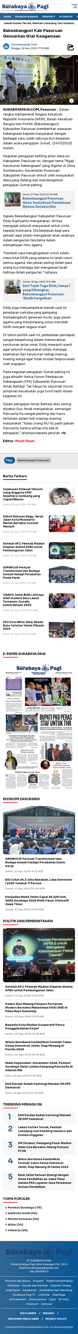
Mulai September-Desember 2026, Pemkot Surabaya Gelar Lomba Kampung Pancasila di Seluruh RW (39, 1066)
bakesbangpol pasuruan (34, 460)
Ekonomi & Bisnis (26, 16)
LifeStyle (44, 1294)
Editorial (46, 1304)
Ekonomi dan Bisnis (17, 1281)
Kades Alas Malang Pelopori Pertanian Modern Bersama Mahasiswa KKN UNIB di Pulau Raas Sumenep (36, 1007)
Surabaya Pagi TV (24, 1294)
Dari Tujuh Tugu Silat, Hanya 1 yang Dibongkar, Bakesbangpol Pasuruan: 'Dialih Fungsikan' (46, 292)
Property (48, 16)
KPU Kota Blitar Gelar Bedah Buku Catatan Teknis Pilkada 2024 (23, 625)
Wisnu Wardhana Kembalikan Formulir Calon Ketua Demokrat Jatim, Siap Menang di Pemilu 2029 (38, 1045)
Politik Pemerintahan (59, 1281)
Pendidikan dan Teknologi (55, 1290)
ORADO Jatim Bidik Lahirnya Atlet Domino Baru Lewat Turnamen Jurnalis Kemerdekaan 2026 (23, 600)
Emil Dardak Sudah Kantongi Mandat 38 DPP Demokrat (38, 1085)
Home (7, 16)
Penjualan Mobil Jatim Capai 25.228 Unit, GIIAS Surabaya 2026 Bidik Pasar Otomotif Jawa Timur (37, 900)
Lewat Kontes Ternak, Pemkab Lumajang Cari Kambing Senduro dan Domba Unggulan (45, 1131)
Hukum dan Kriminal (35, 1285)
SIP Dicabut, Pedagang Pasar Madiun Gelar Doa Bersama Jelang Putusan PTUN (44, 1147)
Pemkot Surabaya (25, 1207)
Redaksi (48, 1313)
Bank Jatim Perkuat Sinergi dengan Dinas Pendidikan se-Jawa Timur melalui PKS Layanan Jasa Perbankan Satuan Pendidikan (44, 1181)
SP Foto (63, 1299)
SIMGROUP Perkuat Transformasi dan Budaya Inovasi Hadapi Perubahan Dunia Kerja (22, 572)
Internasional (37, 1299)
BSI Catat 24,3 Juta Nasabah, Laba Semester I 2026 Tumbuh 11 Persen (38, 881)
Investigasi (13, 1290)
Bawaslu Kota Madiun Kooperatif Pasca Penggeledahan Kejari (35, 1026)
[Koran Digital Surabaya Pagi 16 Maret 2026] (39, 726)
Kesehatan (30, 1290)
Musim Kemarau (23, 1219)
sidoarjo (18, 1230)
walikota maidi (22, 1213)
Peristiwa (13, 1285)
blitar (15, 1224)
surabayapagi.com (24, 44)
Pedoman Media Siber (23, 1318)
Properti (38, 1281)
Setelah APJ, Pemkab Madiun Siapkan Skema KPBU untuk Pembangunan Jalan (24, 547)
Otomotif (66, 16)
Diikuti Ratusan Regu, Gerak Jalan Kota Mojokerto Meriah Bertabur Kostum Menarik (23, 521)
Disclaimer (28, 1313)
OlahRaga (58, 1294)
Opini (52, 1299)
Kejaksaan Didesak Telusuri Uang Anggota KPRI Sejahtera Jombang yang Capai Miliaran (23, 494)
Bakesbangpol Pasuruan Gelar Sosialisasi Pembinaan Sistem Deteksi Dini (47, 202)
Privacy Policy (56, 1318)
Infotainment (17, 1299)
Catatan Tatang (60, 1285)
